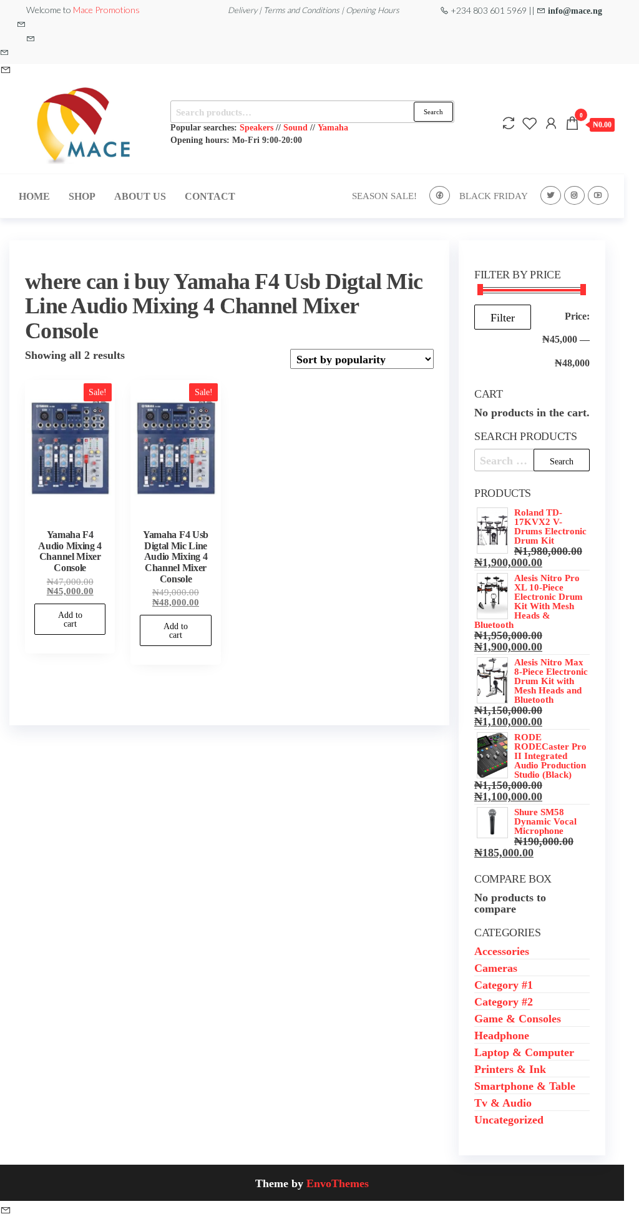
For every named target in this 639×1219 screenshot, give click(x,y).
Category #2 (503, 1001)
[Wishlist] (530, 123)
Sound (295, 127)
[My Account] (551, 123)
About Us (140, 196)
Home (34, 196)
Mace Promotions (106, 9)
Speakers (256, 127)
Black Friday (493, 195)
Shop (82, 196)
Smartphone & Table (524, 1085)
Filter (502, 317)
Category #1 (503, 984)
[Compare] (508, 123)
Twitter (550, 195)
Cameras (495, 967)
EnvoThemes (337, 1182)
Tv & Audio (503, 1102)
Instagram (574, 195)
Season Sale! (384, 195)
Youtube (598, 195)
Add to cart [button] (70, 619)
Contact (210, 196)
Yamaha (333, 127)
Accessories (501, 950)
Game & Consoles (517, 1018)
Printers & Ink (510, 1068)
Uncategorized (509, 1119)
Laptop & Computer (524, 1051)
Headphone (501, 1034)
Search (433, 111)
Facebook (439, 195)
